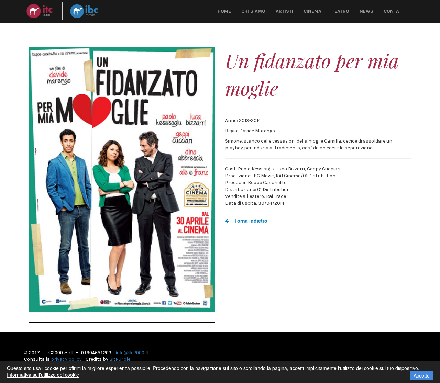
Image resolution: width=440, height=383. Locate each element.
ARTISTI (284, 11)
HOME (224, 11)
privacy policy (66, 359)
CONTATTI (395, 11)
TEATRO (340, 11)
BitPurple (119, 359)
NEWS (366, 11)
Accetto (422, 375)
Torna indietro (250, 220)
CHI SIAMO (253, 11)
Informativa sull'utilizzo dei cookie (43, 374)
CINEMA (312, 11)
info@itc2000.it (132, 352)
